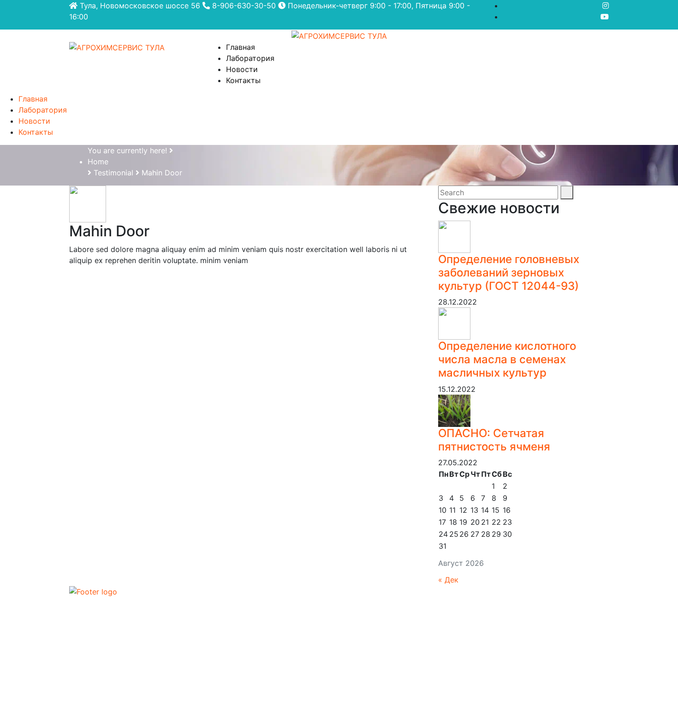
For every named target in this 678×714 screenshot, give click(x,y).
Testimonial (113, 172)
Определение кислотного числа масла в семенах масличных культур (507, 359)
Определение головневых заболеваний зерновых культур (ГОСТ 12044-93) (508, 272)
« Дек (448, 579)
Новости (242, 69)
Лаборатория (250, 58)
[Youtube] (605, 16)
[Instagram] (605, 5)
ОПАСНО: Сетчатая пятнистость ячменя (494, 439)
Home (98, 161)
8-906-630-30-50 (243, 5)
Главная (240, 47)
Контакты (243, 80)
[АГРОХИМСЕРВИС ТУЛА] (339, 35)
